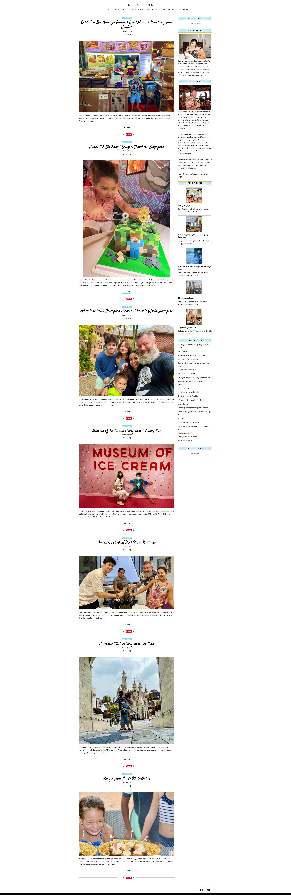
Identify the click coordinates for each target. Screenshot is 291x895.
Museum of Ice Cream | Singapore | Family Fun (127, 431)
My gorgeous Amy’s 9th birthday (126, 779)
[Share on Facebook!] (120, 134)
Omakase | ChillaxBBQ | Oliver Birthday (127, 543)
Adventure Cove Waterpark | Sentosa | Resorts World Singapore (127, 311)
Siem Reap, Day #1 (184, 205)
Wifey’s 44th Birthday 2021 (187, 327)
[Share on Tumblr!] (133, 134)
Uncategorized (126, 18)
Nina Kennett (145, 5)
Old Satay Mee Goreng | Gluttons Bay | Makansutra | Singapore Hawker (126, 24)
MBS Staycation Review (186, 298)
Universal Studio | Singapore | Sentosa (126, 644)
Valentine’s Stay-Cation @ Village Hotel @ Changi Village (194, 268)
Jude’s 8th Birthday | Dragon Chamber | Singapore (127, 147)
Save (129, 134)
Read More (126, 127)
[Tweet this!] (123, 134)
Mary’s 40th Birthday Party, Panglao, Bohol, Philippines (193, 236)
